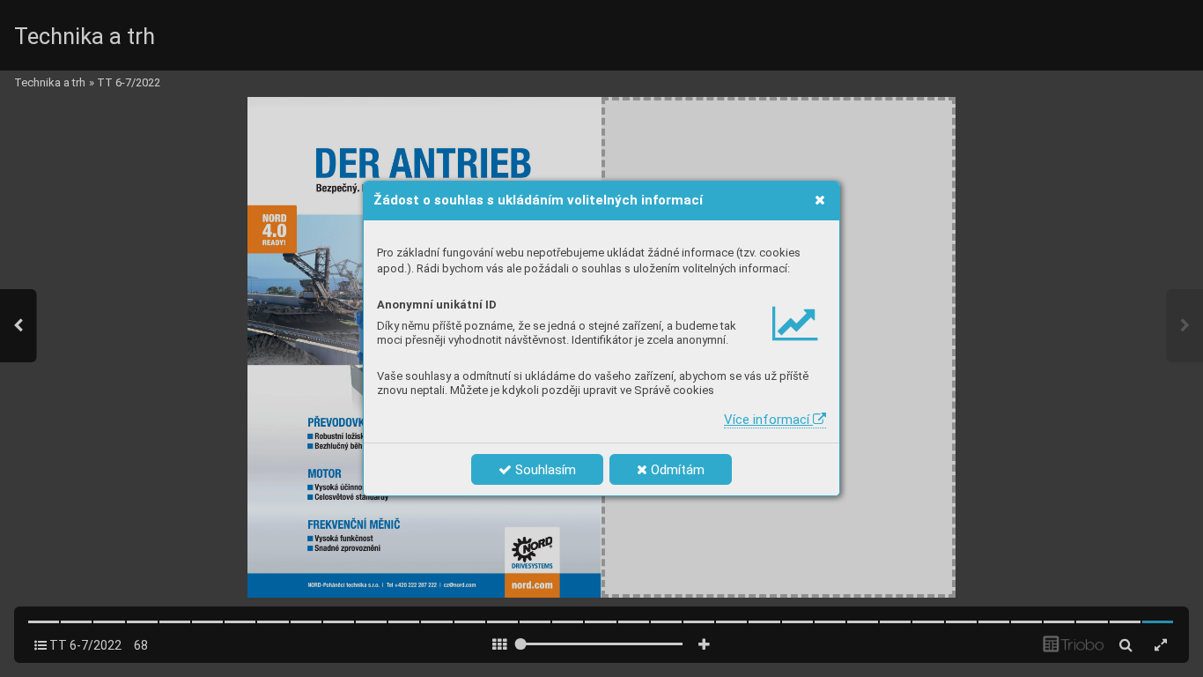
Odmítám (676, 470)
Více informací (768, 420)
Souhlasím (544, 470)
